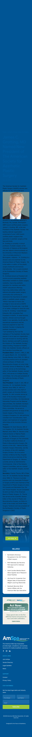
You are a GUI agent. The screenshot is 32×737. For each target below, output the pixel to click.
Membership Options (19, 18)
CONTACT (12, 105)
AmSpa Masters (18, 54)
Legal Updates (10, 74)
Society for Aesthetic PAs (15, 20)
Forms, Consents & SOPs (13, 69)
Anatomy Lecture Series (12, 61)
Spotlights (25, 132)
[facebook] (3, 651)
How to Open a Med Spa (14, 89)
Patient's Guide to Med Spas (12, 91)
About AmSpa (4, 102)
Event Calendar (19, 38)
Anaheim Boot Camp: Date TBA (15, 31)
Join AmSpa (10, 7)
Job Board (22, 76)
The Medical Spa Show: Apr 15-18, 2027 (14, 28)
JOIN (6, 105)
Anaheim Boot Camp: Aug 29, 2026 (12, 44)
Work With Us (14, 102)
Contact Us (23, 102)
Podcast (25, 97)
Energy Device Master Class (18, 51)
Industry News (12, 132)
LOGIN (2, 105)
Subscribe (16, 707)
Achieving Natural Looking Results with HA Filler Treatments (15, 84)
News (4, 132)
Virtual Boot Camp (14, 49)
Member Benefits (6, 18)
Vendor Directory (13, 76)
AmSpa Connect (9, 23)
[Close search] (22, 10)
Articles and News (6, 97)
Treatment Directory (14, 86)
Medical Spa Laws (17, 81)
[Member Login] (4, 7)
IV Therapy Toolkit (17, 71)
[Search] (1, 7)
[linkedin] (9, 651)
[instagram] (6, 651)
